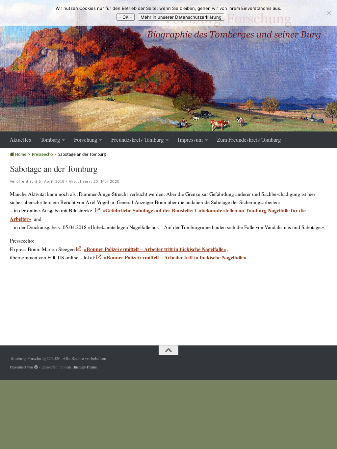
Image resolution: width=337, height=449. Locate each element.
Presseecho (42, 154)
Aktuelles (20, 139)
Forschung (85, 139)
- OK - (125, 17)
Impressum (190, 139)
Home (20, 154)
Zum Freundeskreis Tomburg (249, 139)
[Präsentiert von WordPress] (36, 367)
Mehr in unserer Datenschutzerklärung (181, 17)
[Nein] (328, 13)
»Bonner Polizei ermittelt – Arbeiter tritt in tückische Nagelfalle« (155, 249)
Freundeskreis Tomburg (137, 139)
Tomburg (50, 139)
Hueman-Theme (84, 367)
